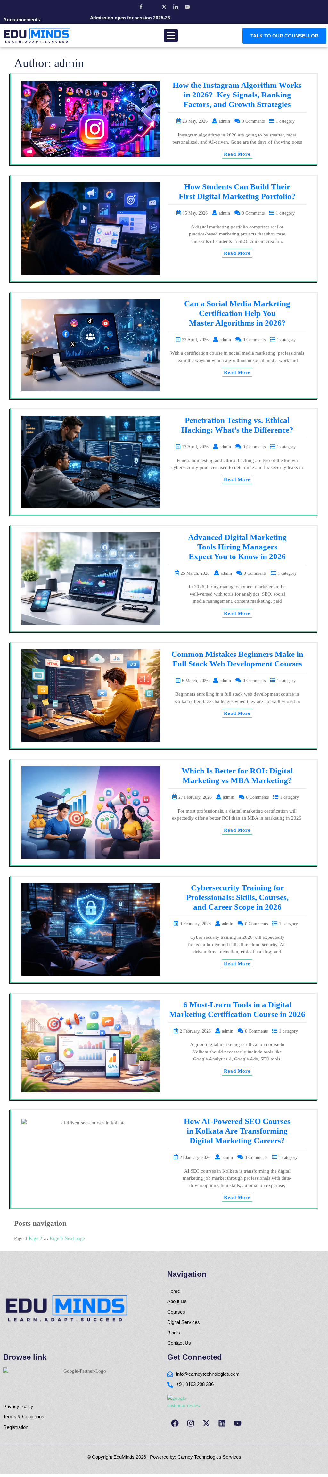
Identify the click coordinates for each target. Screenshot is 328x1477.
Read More (237, 154)
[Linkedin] (222, 1423)
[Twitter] (164, 7)
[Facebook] (141, 7)
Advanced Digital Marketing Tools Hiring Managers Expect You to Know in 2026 (237, 547)
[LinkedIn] (175, 7)
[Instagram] (152, 7)
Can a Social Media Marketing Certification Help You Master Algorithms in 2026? (237, 313)
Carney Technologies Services (209, 1457)
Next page (74, 1238)
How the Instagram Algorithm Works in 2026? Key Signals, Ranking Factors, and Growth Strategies (237, 95)
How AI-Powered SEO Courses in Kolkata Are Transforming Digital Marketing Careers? (237, 1131)
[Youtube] (237, 1423)
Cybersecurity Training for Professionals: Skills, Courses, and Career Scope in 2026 (237, 897)
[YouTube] (187, 7)
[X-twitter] (206, 1423)
